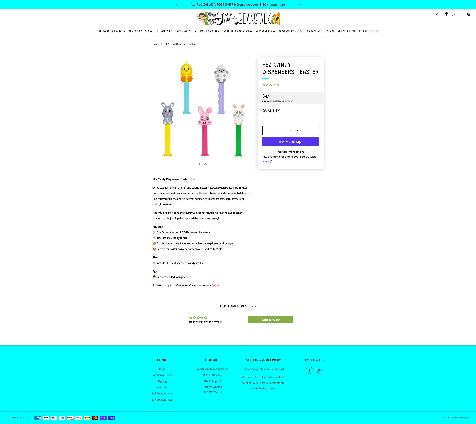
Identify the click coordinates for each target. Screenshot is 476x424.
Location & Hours (162, 375)
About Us (161, 387)
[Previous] (176, 4)
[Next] (299, 4)
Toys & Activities (185, 31)
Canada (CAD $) (16, 418)
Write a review (270, 319)
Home (155, 44)
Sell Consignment (161, 393)
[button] (270, 85)
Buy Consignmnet (161, 399)
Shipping (266, 100)
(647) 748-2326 (212, 375)
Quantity (271, 111)
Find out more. (267, 388)
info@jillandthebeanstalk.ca (212, 369)
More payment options (291, 151)
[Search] (453, 14)
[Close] (473, 4)
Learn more (277, 4)
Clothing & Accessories (237, 31)
